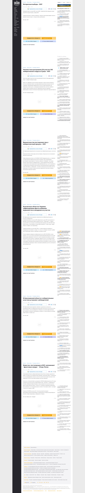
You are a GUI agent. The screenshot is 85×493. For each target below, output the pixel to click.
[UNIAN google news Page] (43, 482)
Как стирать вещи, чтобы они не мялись (62, 469)
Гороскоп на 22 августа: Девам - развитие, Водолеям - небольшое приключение (63, 199)
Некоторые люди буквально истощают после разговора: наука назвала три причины (63, 190)
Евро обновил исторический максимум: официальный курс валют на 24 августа (64, 268)
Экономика (16, 11)
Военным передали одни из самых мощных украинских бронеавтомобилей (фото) (63, 147)
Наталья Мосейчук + (34, 447)
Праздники (49, 474)
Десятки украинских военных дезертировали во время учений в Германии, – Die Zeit (63, 336)
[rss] (48, 482)
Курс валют (42, 453)
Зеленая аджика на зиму (57, 477)
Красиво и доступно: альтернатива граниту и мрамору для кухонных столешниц (63, 408)
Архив (15, 33)
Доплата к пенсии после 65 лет (55, 453)
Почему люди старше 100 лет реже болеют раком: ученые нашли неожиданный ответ (64, 275)
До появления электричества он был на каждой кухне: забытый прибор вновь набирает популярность (64, 402)
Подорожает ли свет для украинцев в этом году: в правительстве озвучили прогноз (64, 414)
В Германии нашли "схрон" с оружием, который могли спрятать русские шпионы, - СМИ (64, 161)
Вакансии (15, 34)
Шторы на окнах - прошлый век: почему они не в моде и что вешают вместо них (64, 329)
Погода (15, 25)
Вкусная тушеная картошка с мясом (47, 477)
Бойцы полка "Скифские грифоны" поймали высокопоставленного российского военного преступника (63, 171)
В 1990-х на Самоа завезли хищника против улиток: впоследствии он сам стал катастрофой (64, 109)
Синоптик (54, 457)
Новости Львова (56, 451)
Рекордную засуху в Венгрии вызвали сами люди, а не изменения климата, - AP (62, 340)
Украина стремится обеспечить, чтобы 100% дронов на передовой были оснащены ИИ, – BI (63, 21)
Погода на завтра (49, 457)
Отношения (58, 474)
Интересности (16, 24)
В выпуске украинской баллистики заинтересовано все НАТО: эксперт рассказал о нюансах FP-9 (63, 144)
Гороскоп (25, 460)
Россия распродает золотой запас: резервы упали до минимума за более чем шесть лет (63, 248)
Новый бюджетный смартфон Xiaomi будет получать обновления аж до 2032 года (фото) (64, 187)
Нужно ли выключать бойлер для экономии (30, 472)
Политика (15, 10)
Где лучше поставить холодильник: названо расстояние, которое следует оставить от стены (63, 421)
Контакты (15, 35)
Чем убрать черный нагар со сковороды (44, 472)
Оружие (15, 20)
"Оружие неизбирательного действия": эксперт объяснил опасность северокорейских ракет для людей (63, 232)
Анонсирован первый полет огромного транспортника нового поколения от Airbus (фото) (62, 386)
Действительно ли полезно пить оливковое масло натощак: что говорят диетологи (63, 81)
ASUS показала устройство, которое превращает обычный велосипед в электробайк (64, 418)
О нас (46, 490)
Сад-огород (26, 479)
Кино (35, 474)
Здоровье (15, 22)
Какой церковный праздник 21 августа (43, 464)
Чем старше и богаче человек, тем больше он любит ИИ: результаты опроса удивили (63, 254)
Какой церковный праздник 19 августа (52, 462)
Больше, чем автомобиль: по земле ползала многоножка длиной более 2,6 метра (63, 399)
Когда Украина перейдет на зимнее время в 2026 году (38, 451)
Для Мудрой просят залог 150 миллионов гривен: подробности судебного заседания (63, 241)
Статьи (15, 28)
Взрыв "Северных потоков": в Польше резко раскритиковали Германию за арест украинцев (63, 367)
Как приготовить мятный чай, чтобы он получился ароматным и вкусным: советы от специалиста (63, 258)
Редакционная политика (51, 490)
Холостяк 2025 (31, 474)
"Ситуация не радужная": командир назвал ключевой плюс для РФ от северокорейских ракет (63, 278)
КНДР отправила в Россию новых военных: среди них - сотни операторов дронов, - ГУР (63, 177)
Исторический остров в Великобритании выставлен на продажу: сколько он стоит (63, 164)
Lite (24, 474)
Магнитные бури (43, 457)
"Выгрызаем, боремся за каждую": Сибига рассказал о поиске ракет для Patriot (63, 105)
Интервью (15, 29)
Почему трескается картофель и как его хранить (49, 479)
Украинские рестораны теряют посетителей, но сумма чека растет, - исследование (63, 281)
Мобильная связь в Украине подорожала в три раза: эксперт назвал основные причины (63, 287)
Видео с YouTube (16, 27)
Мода (46, 474)
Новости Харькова (50, 451)
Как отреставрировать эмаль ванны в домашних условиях (37, 466)
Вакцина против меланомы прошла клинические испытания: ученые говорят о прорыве (63, 196)
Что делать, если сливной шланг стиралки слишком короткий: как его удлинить (63, 320)
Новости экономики (27, 453)
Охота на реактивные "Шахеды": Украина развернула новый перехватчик (63, 251)
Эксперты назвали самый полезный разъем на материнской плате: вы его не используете (63, 151)
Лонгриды (15, 31)
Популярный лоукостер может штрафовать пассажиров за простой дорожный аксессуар (63, 88)
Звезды (62, 474)
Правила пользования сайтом (27, 490)
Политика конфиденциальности (38, 490)
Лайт (15, 19)
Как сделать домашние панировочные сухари (31, 469)
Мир (14, 12)
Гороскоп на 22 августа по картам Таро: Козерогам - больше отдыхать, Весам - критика (64, 167)
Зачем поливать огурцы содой (62, 479)
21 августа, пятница (61, 56)
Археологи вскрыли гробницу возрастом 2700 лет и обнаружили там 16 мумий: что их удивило (63, 59)
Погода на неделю (59, 457)
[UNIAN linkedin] (41, 482)
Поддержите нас (64, 5)
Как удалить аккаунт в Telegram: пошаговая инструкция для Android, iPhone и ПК (63, 294)
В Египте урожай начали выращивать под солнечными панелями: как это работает (64, 157)
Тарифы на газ (55, 455)
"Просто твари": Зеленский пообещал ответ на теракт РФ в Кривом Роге (63, 97)
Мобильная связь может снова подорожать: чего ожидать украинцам (63, 154)
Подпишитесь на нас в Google (35, 8)
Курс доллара (34, 453)
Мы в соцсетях (59, 490)
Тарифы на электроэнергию (48, 455)
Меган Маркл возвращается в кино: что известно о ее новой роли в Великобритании (63, 314)
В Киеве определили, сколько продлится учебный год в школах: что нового (63, 326)
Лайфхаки (26, 466)
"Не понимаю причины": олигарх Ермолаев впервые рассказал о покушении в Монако (64, 429)
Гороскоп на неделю (38, 460)
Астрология (42, 474)
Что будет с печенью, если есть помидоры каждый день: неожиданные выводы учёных (63, 25)
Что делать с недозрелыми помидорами (35, 479)
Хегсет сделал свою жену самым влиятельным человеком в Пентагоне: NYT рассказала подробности (63, 11)
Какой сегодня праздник (28, 462)
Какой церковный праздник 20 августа (30, 464)
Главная (15, 7)
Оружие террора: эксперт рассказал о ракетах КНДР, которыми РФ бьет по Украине (63, 71)
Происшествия (16, 21)
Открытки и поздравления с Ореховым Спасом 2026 (57, 464)
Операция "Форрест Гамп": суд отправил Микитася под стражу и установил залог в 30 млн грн (63, 271)
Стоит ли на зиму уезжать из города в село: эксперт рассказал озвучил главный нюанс (64, 364)
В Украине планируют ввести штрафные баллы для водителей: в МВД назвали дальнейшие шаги (63, 354)
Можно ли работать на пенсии (38, 455)
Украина (15, 9)
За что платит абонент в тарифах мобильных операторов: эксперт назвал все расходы (63, 235)
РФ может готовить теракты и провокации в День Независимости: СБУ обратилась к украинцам (63, 311)
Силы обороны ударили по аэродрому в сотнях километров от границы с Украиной (63, 357)
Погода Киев (32, 457)
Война (15, 8)
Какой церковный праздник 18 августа (39, 462)
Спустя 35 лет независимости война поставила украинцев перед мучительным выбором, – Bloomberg (64, 114)
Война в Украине (27, 447)
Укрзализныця (47, 453)
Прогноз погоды (27, 457)
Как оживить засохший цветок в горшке (57, 472)
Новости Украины (27, 449)
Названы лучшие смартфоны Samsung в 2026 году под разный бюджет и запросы (64, 333)
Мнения (15, 30)
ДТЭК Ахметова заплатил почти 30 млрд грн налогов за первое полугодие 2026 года (63, 261)
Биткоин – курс (62, 453)
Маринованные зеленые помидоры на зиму (34, 477)
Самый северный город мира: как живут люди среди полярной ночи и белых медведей (63, 140)
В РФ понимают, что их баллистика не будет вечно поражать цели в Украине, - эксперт (64, 291)
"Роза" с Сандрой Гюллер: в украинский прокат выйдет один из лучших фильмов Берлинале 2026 (64, 265)
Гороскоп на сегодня (45, 460)
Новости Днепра (26, 451)
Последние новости (63, 8)
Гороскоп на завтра (31, 460)
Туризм (15, 23)
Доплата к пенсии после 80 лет (29, 455)
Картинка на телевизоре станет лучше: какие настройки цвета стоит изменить (63, 65)
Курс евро (38, 453)
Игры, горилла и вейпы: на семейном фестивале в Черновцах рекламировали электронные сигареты (63, 244)
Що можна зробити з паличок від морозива (53, 466)
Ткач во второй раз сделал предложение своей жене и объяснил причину (63, 360)
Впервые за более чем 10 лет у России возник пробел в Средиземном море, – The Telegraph (63, 91)
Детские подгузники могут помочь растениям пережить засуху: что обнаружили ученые (63, 84)
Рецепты (27, 474)
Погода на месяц (37, 457)
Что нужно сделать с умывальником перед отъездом (47, 469)
